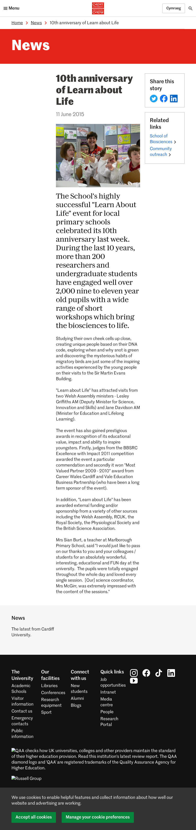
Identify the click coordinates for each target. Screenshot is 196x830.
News (36, 23)
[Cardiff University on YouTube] (134, 680)
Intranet (108, 692)
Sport (46, 712)
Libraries (49, 686)
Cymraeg (173, 8)
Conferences (53, 693)
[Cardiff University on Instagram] (134, 673)
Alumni (77, 698)
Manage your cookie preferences (98, 817)
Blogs (76, 705)
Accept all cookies (34, 817)
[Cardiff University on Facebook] (146, 673)
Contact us (21, 711)
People (107, 712)
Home (17, 23)
